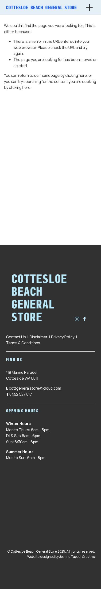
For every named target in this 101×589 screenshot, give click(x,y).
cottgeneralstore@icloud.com (35, 388)
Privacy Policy (62, 337)
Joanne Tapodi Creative (77, 556)
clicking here (76, 75)
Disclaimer (38, 337)
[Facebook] (84, 319)
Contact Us (16, 337)
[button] (17, 211)
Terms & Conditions (23, 342)
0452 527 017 (20, 394)
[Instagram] (77, 319)
